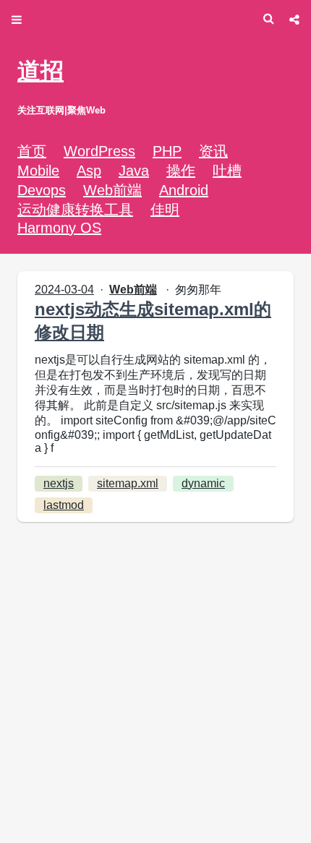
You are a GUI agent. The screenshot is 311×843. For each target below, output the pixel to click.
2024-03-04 (64, 289)
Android (183, 190)
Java (134, 171)
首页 (31, 151)
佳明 (164, 210)
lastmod (63, 505)
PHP (167, 151)
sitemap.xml (127, 483)
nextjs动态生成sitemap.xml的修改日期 (153, 320)
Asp (89, 171)
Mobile (38, 171)
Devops (41, 190)
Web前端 (112, 190)
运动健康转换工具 (75, 210)
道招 (40, 71)
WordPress (99, 151)
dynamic (203, 483)
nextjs (58, 483)
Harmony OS (59, 228)
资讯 (213, 151)
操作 (180, 171)
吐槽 (227, 171)
